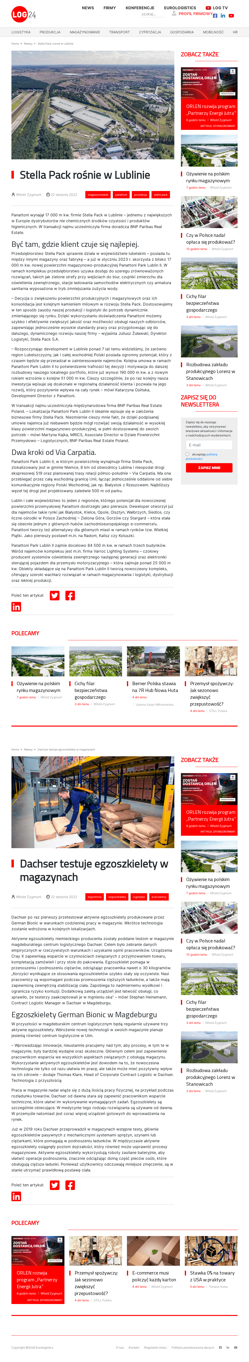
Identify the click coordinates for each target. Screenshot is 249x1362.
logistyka (20, 32)
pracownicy (159, 897)
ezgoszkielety (117, 897)
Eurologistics (180, 7)
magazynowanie (85, 32)
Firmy (110, 7)
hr (235, 32)
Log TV (220, 7)
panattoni (121, 194)
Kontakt (134, 1347)
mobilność (213, 32)
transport (119, 32)
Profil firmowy (196, 13)
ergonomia (94, 897)
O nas (120, 1347)
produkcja (50, 32)
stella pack (161, 194)
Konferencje (140, 7)
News (88, 7)
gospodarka (182, 32)
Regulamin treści (155, 1347)
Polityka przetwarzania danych (193, 1347)
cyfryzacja (150, 32)
